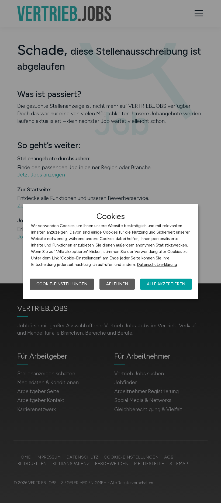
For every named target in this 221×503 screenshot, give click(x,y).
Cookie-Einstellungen (61, 284)
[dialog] (110, 251)
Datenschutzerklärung (157, 264)
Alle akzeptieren (166, 284)
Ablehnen (117, 284)
